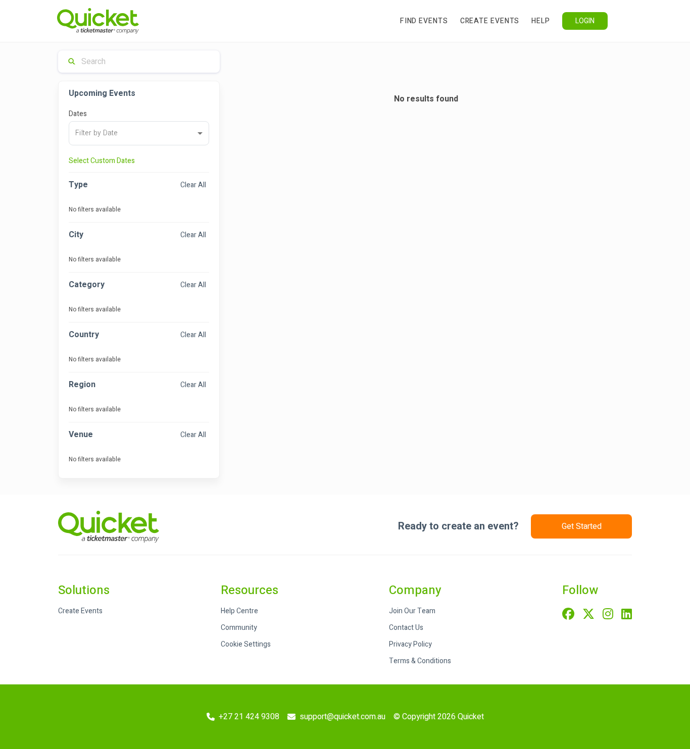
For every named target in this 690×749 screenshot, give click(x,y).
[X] (588, 615)
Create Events (490, 21)
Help (540, 21)
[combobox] (139, 133)
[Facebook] (568, 615)
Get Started (582, 526)
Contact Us (406, 627)
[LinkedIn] (626, 615)
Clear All (193, 185)
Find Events (424, 21)
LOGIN (585, 21)
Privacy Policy (410, 644)
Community (239, 627)
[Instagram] (608, 615)
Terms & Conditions (420, 661)
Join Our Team (412, 611)
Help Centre (239, 611)
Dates (78, 114)
